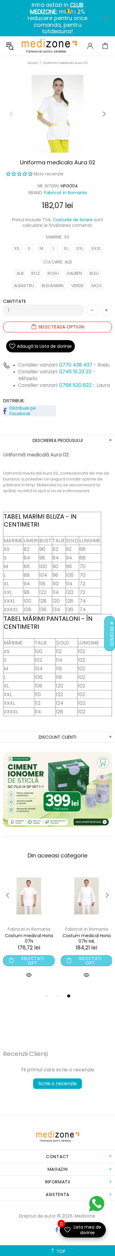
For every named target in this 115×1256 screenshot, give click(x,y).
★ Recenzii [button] (112, 633)
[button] (20, 174)
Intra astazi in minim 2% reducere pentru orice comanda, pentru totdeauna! (57, 18)
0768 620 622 (76, 385)
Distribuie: (14, 400)
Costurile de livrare (73, 220)
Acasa (33, 63)
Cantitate (14, 301)
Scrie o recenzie (57, 1083)
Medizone (49, 46)
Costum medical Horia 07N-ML (61, 938)
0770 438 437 (75, 364)
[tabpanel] (61, 931)
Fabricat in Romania (65, 192)
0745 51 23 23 (75, 371)
